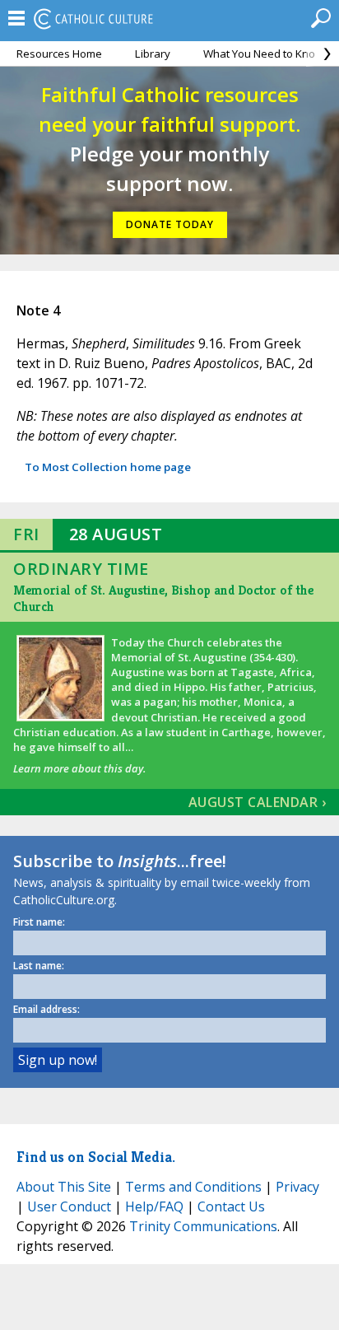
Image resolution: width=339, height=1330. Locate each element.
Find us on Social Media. (95, 1156)
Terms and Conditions (193, 1187)
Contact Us (231, 1206)
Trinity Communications (203, 1226)
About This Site (63, 1187)
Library (152, 53)
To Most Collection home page (108, 467)
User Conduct (69, 1206)
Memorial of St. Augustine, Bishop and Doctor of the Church (163, 598)
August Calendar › (257, 802)
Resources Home (59, 53)
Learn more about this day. (79, 768)
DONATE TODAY (170, 224)
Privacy (297, 1187)
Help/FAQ (154, 1206)
